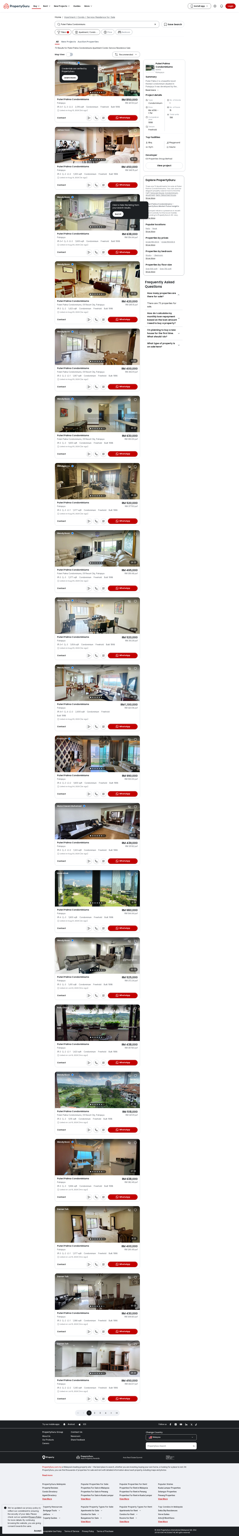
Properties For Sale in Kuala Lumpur (97, 1495)
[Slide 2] (92, 92)
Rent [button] (45, 6)
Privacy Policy (35, 1517)
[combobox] (107, 24)
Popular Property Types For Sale (97, 1506)
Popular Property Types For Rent (135, 1506)
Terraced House (157, 193)
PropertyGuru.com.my (52, 1467)
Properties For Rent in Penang (133, 1492)
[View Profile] (68, 62)
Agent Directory (49, 1495)
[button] (57, 41)
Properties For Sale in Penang (94, 1492)
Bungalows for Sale (90, 1518)
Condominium (171, 193)
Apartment (150, 195)
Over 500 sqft (151, 269)
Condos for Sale (88, 1514)
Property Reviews (50, 1488)
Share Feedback (78, 1440)
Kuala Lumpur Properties (169, 1488)
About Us (46, 1436)
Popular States (165, 1484)
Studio (148, 255)
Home (58, 17)
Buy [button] (35, 6)
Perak (154, 228)
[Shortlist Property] (135, 63)
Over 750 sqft (165, 269)
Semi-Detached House (166, 195)
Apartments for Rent (128, 1510)
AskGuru (46, 1514)
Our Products (48, 1440)
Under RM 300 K (168, 242)
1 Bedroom (158, 255)
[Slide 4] (97, 92)
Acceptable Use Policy (52, 1531)
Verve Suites (163, 1514)
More (87, 6)
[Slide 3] (95, 92)
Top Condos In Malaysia (170, 1506)
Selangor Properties (167, 1492)
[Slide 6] (101, 92)
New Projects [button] (60, 6)
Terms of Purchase (105, 1531)
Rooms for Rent (126, 1518)
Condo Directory (49, 1492)
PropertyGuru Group (52, 1432)
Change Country (154, 1432)
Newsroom (75, 1436)
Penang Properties (166, 1495)
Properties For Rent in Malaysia (133, 1488)
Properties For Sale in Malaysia (95, 1488)
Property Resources (52, 1506)
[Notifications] (221, 6)
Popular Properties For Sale (94, 1484)
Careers (45, 1443)
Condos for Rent (126, 1514)
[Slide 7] (103, 92)
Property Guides (49, 1518)
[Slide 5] (99, 92)
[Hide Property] (129, 63)
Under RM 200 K (152, 242)
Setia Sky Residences (167, 1510)
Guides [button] (76, 6)
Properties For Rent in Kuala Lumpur (135, 1495)
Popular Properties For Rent (133, 1484)
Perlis (148, 228)
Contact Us (76, 1432)
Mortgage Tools (49, 1510)
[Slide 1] (90, 92)
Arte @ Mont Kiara (166, 1518)
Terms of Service (71, 1531)
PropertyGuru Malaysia (54, 1484)
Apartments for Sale (90, 1510)
